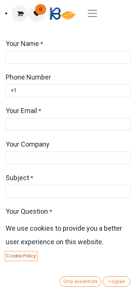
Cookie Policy (21, 256)
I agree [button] (117, 281)
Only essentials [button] (80, 281)
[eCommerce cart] (20, 13)
